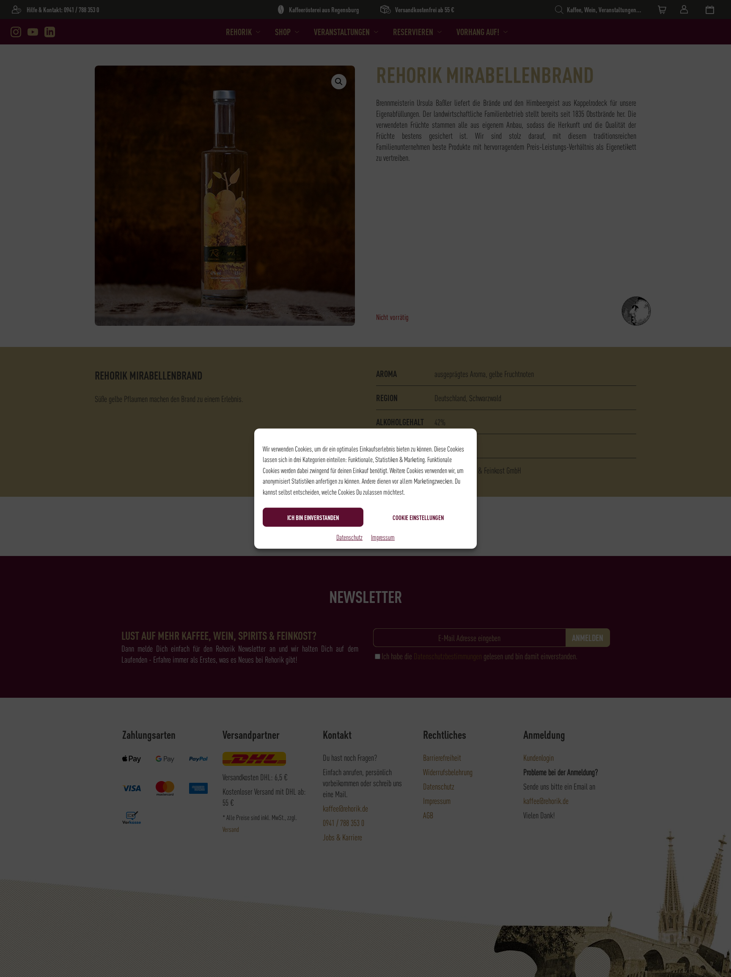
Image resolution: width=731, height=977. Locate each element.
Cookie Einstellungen (418, 517)
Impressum (383, 537)
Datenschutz (349, 537)
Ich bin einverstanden (313, 517)
